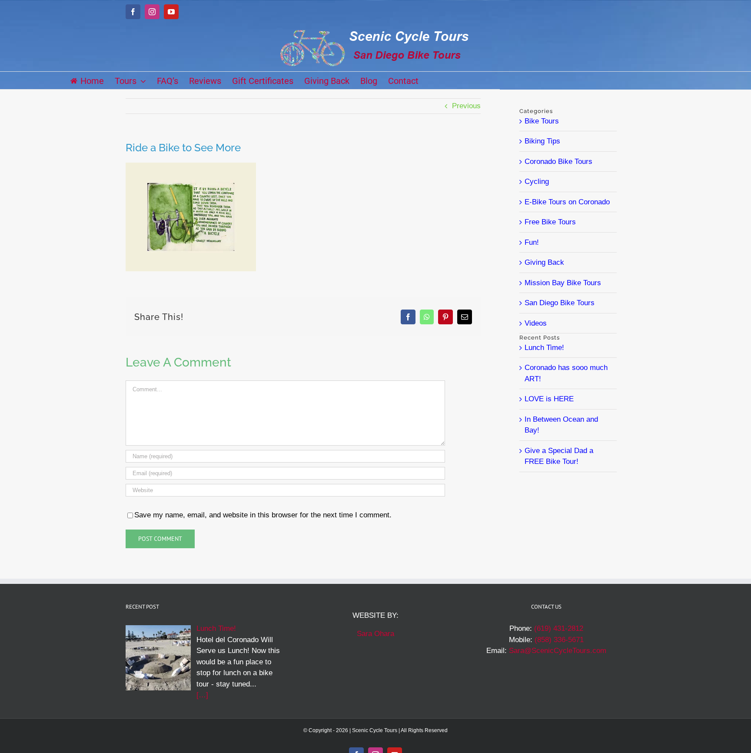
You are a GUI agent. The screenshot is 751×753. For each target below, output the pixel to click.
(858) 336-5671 (559, 640)
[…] (202, 695)
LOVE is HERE (549, 399)
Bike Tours (542, 121)
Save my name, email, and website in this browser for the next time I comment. (263, 515)
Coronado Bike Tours (558, 161)
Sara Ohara (375, 634)
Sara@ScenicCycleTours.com (557, 650)
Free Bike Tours (550, 222)
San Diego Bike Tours (560, 303)
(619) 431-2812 (558, 628)
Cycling (537, 181)
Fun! (532, 242)
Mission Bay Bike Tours (563, 283)
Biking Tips (542, 141)
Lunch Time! (544, 347)
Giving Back (544, 262)
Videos (536, 323)
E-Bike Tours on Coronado (567, 202)
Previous (466, 106)
